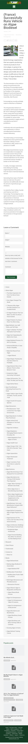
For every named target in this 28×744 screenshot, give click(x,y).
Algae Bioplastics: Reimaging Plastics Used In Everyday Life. (14, 433)
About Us (9, 554)
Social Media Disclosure (11, 732)
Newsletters (19, 34)
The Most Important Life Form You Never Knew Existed (14, 295)
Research (8, 542)
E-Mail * (7, 240)
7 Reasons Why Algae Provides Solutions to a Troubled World (13, 307)
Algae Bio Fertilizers (12, 427)
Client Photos (9, 545)
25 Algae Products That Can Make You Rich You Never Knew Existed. (15, 314)
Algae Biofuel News (12, 384)
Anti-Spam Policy (13, 727)
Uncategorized (7, 36)
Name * (7, 233)
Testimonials (9, 548)
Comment (8, 267)
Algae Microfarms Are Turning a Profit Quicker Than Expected (13, 479)
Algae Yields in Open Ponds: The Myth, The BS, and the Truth (15, 395)
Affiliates (11, 735)
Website (7, 246)
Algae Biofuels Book (12, 560)
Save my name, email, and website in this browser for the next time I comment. (13, 258)
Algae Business (10, 469)
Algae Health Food (12, 443)
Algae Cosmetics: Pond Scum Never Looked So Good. (13, 464)
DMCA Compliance (14, 729)
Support (16, 735)
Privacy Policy (20, 730)
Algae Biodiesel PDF (13, 568)
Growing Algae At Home (14, 628)
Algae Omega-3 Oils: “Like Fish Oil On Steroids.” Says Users (14, 448)
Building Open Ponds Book (14, 572)
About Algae (9, 290)
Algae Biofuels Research (9, 699)
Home (7, 287)
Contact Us (9, 552)
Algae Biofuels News (9, 34)
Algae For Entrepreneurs (14, 597)
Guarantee (13, 730)
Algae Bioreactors (11, 406)
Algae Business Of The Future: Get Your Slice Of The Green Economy (15, 519)
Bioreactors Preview (13, 584)
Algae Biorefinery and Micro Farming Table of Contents (14, 622)
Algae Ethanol (12, 355)
